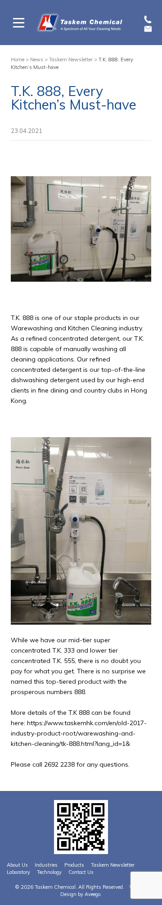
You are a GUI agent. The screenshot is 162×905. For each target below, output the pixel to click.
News (36, 59)
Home (17, 59)
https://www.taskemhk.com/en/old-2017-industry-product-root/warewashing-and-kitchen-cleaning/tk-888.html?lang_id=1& (79, 733)
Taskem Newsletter (71, 59)
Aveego (92, 894)
